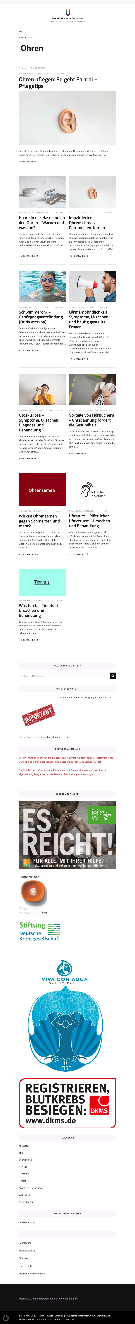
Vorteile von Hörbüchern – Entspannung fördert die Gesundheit (91, 420)
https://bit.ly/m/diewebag (32, 1273)
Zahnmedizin (26, 1202)
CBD (21, 1153)
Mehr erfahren (27, 161)
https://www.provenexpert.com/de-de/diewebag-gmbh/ (48, 1298)
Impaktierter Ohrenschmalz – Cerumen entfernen (87, 222)
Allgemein (24, 1146)
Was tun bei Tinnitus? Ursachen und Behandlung (39, 610)
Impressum (25, 1242)
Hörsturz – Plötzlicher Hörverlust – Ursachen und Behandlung (89, 521)
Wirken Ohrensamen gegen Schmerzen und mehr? (39, 521)
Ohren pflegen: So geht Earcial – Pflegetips (58, 83)
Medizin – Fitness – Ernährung (67, 18)
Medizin (108, 213)
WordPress (57, 1319)
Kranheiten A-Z (27, 1250)
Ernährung (25, 1160)
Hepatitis (24, 1174)
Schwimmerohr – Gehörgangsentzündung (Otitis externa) (41, 317)
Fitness (23, 1167)
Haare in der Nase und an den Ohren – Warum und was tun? (42, 222)
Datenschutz (25, 1266)
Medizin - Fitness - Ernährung (51, 1315)
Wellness (61, 74)
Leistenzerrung (27, 1222)
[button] (6, 1318)
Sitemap (23, 1258)
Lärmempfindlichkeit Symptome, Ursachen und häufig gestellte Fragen (88, 320)
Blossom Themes (27, 1319)
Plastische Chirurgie (31, 1188)
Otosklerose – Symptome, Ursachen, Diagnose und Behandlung (39, 423)
